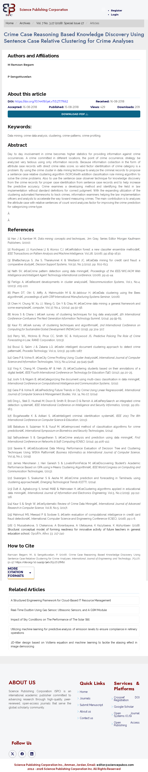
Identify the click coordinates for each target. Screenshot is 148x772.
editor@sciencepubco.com (115, 764)
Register (116, 10)
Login (115, 14)
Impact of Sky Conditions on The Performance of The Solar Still (50, 619)
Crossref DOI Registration (126, 698)
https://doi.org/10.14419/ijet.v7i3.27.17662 (41, 101)
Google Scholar (124, 706)
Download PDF (73, 114)
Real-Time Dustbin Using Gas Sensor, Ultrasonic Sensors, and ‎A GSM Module (59, 610)
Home (9, 23)
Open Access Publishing (126, 724)
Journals (85, 698)
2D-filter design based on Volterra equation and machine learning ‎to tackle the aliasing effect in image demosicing (74, 644)
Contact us (86, 718)
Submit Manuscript (91, 705)
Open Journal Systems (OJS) (126, 714)
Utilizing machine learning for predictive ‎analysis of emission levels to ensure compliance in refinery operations (74, 631)
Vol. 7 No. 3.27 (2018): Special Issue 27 (60, 23)
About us (85, 711)
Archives (25, 23)
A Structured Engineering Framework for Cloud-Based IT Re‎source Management (61, 600)
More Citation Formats (16, 572)
